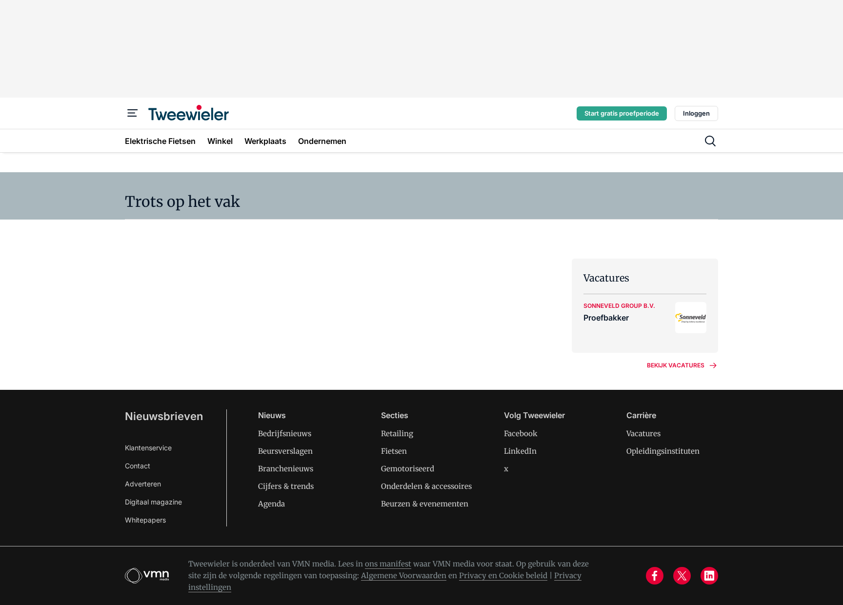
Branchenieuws (285, 468)
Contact (137, 466)
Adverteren (143, 484)
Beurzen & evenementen (424, 503)
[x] (682, 576)
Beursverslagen (285, 451)
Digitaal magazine (153, 502)
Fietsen (394, 451)
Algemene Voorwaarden (403, 575)
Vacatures (643, 433)
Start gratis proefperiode (621, 113)
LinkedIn (520, 451)
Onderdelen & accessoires (426, 486)
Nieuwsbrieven (164, 416)
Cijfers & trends (286, 486)
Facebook (521, 433)
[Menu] (132, 113)
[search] (710, 141)
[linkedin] (709, 576)
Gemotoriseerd (407, 468)
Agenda (271, 503)
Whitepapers (145, 520)
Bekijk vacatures (675, 365)
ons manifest (388, 563)
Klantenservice (148, 448)
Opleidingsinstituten (663, 451)
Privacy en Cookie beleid (503, 575)
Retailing (397, 433)
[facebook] (654, 576)
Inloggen (696, 113)
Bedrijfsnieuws (284, 433)
